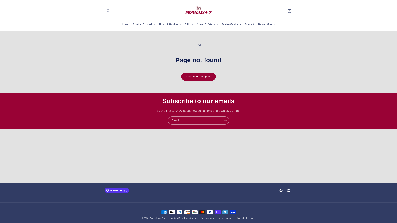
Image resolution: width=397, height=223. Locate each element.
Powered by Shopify (171, 218)
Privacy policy (207, 218)
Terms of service (225, 218)
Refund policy (190, 218)
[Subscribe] (225, 120)
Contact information (246, 218)
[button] (108, 11)
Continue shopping (198, 76)
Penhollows (155, 218)
